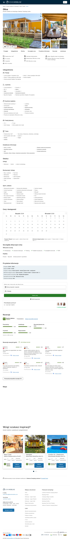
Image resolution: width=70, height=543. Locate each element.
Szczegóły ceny (32, 51)
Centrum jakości (28, 521)
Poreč (24, 6)
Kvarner (26, 494)
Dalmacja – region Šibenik (30, 499)
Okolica (23, 51)
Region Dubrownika (29, 503)
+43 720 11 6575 (10, 305)
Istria (20, 6)
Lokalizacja (63, 51)
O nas (26, 519)
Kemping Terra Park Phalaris (48, 503)
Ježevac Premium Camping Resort (49, 505)
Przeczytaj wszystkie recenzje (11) (13, 378)
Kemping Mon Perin (46, 499)
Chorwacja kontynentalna (30, 505)
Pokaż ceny (35, 295)
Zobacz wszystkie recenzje (31, 318)
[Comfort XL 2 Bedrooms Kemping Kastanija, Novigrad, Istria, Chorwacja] (57, 444)
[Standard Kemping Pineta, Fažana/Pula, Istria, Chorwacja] (35, 444)
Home (4, 6)
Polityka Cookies (28, 515)
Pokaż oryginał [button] (16, 355)
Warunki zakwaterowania (30, 511)
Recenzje (55, 51)
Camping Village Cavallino (48, 496)
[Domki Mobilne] (13, 2)
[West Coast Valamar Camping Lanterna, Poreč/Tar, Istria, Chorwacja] (13, 444)
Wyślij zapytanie (35, 299)
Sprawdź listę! (44, 478)
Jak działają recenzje (25, 342)
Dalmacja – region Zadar (30, 496)
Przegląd (6, 51)
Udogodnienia (14, 51)
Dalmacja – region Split (30, 501)
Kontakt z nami (8, 510)
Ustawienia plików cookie (30, 517)
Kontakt (26, 526)
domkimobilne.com (11, 538)
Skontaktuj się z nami (29, 523)
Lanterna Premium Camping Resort (50, 492)
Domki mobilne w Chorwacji (12, 6)
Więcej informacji (17, 465)
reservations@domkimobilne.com (10, 494)
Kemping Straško (46, 501)
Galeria (7, 46)
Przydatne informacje (44, 51)
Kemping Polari (45, 494)
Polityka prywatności (29, 513)
